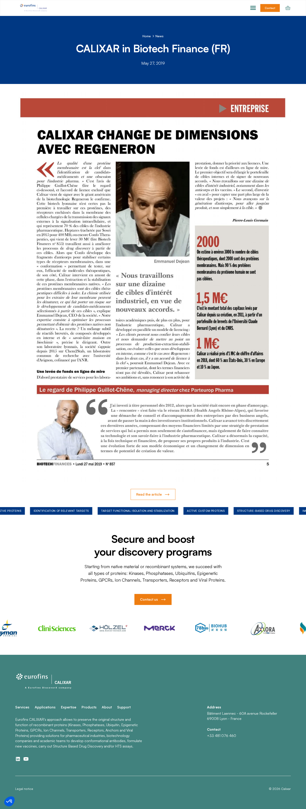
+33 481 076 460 (221, 735)
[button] (253, 8)
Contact (270, 8)
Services (22, 707)
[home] (33, 8)
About (107, 707)
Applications (45, 707)
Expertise (68, 707)
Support (124, 707)
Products (89, 707)
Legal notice (24, 789)
